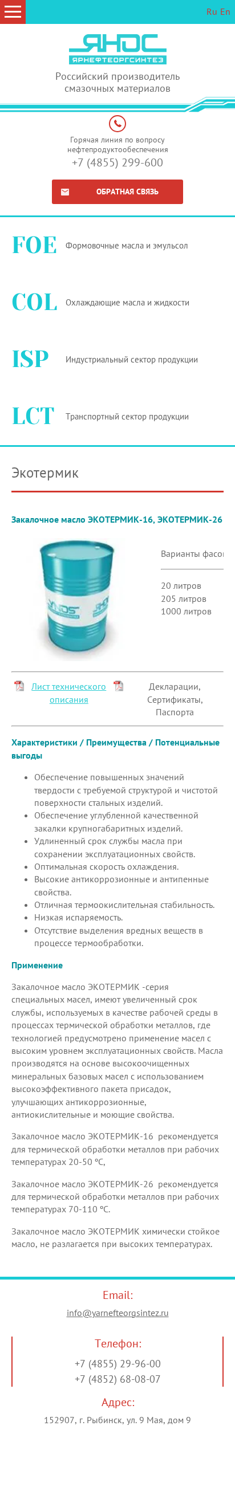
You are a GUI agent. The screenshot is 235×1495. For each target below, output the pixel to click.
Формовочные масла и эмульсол (127, 245)
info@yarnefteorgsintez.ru (118, 1312)
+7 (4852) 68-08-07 (118, 1379)
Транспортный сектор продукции (127, 416)
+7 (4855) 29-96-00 (118, 1363)
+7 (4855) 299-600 (117, 162)
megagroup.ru (146, 1483)
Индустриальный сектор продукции (132, 359)
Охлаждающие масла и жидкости (127, 302)
